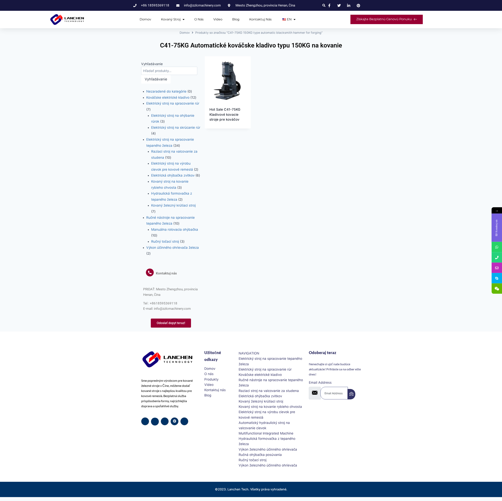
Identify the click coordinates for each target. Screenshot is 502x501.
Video (217, 19)
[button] (324, 5)
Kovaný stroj (171, 19)
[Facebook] (145, 421)
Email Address (320, 382)
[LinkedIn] (165, 421)
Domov (145, 19)
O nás (199, 19)
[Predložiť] (351, 394)
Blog (235, 19)
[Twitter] (155, 421)
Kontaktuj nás (260, 19)
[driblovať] (174, 421)
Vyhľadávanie (152, 64)
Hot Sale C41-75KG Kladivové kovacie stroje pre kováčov (224, 114)
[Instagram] (184, 421)
